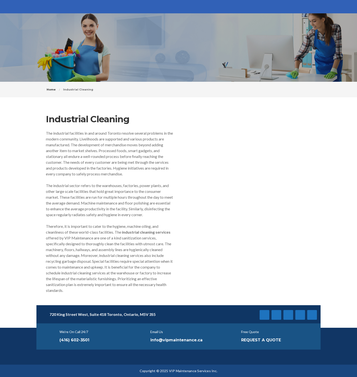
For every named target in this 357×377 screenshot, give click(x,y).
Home (51, 89)
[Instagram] (300, 315)
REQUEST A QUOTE (261, 340)
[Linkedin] (288, 315)
